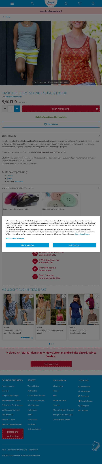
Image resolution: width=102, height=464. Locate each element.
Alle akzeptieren (27, 245)
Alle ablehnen (74, 245)
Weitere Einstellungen (15, 238)
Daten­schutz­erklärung (82, 234)
